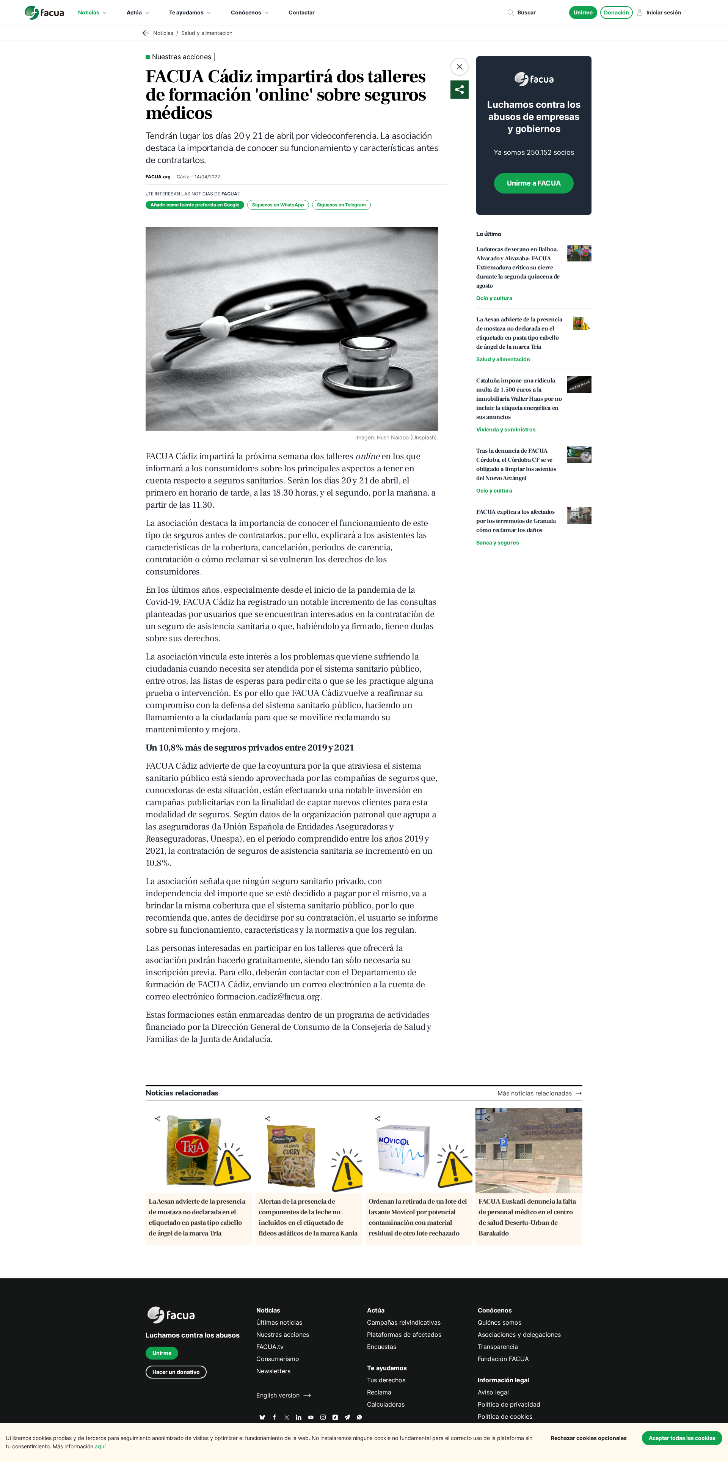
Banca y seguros (497, 542)
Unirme (583, 12)
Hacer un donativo (176, 1372)
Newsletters (273, 1371)
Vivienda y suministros (506, 429)
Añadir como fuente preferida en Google (195, 205)
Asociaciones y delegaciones (519, 1334)
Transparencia (498, 1346)
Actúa (134, 12)
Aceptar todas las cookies (682, 1438)
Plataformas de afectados (404, 1334)
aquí (100, 1446)
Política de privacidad (509, 1404)
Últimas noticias (279, 1322)
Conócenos (246, 12)
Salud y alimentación (503, 359)
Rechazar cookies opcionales (589, 1438)
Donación (616, 12)
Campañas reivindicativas (404, 1322)
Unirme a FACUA (534, 183)
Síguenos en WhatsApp (278, 205)
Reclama (379, 1392)
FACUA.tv (270, 1346)
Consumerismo (277, 1359)
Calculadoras (386, 1404)
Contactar (302, 12)
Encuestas (381, 1346)
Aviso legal (493, 1392)
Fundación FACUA (503, 1359)
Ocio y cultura (494, 298)
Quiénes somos (499, 1322)
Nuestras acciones (282, 1334)
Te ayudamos (186, 12)
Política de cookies (505, 1416)
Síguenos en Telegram (341, 205)
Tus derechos (386, 1380)
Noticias (88, 12)
